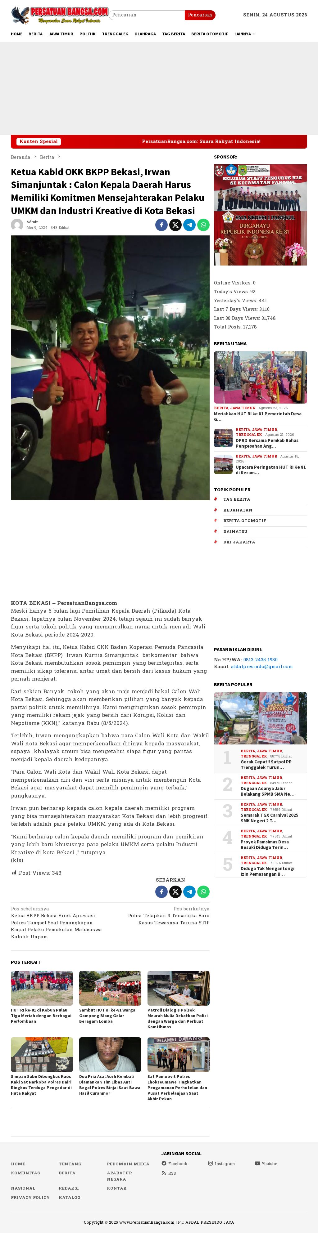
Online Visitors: (233, 283)
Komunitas (25, 1173)
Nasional (23, 1188)
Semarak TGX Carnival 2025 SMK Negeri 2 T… (269, 818)
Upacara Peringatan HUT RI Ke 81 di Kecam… (271, 470)
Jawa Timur (242, 408)
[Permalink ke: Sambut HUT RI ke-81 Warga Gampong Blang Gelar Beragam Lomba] (110, 988)
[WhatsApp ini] (203, 225)
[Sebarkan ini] (161, 225)
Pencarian (200, 15)
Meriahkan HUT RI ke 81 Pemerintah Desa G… (258, 416)
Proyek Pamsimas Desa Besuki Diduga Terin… (265, 844)
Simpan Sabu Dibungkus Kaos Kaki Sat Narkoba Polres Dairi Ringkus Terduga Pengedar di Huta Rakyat (41, 1085)
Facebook (178, 1164)
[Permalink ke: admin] (17, 225)
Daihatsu (235, 531)
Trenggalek (249, 435)
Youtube (269, 1164)
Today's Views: (232, 292)
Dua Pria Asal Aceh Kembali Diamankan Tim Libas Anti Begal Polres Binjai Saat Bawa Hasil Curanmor (109, 1085)
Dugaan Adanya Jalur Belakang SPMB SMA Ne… (267, 791)
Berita (221, 408)
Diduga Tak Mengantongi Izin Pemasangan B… (267, 871)
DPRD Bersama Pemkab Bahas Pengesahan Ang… (267, 443)
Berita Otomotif (244, 521)
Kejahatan (237, 510)
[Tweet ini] (175, 225)
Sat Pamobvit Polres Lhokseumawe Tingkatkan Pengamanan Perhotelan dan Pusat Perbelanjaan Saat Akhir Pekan (177, 1087)
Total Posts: (228, 327)
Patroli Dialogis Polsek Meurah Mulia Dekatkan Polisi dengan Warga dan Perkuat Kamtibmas (178, 1018)
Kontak (117, 1188)
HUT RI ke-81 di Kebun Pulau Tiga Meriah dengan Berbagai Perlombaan (41, 1015)
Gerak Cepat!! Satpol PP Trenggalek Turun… (266, 764)
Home (18, 1164)
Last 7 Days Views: (236, 309)
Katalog (69, 1197)
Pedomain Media (128, 1164)
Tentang (70, 1164)
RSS (172, 1173)
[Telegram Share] (189, 225)
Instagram (225, 1164)
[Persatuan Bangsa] (60, 15)
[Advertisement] (159, 88)
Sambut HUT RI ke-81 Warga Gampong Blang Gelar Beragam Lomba (107, 1015)
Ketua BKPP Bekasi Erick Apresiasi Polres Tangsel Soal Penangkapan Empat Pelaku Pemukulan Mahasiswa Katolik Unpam (56, 923)
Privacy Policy (30, 1197)
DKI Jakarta (239, 542)
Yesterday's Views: (236, 301)
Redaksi (69, 1188)
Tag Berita (236, 499)
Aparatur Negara (119, 1176)
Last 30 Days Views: (237, 318)
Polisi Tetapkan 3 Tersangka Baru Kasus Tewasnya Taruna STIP (169, 916)
